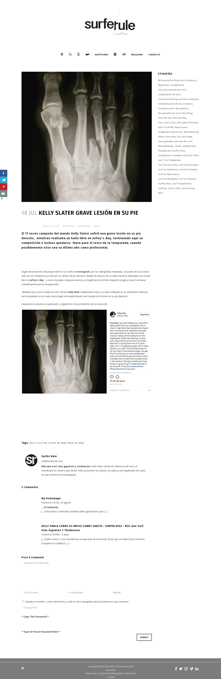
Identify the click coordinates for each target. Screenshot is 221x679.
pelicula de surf (183, 141)
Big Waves (164, 84)
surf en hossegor (188, 164)
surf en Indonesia (168, 169)
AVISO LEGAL (91, 673)
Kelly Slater (80, 233)
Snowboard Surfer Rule (185, 155)
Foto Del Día (179, 117)
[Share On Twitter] (3, 180)
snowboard (164, 155)
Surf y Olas (174, 188)
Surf (57, 226)
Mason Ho (176, 131)
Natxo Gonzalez (167, 136)
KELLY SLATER (38, 442)
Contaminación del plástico (173, 108)
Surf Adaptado (172, 160)
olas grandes (165, 141)
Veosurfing (188, 188)
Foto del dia (164, 117)
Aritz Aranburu (188, 80)
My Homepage (51, 498)
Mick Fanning (191, 131)
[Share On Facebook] (3, 173)
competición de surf (169, 94)
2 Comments (84, 226)
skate (178, 146)
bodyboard (177, 84)
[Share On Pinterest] (3, 186)
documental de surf (169, 113)
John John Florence (187, 122)
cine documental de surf (172, 89)
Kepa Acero (181, 127)
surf (160, 160)
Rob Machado (166, 146)
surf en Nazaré (187, 178)
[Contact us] (3, 193)
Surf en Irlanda (188, 169)
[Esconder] (1, 199)
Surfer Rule (68, 226)
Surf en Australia (167, 164)
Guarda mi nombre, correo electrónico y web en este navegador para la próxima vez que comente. (77, 601)
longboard (164, 131)
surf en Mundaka (168, 178)
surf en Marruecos (168, 174)
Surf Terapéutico (182, 183)
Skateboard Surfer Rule (171, 150)
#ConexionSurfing (168, 80)
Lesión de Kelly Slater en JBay (66, 442)
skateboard (189, 146)
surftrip (162, 188)
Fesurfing (187, 113)
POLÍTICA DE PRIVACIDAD (110, 673)
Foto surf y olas (167, 122)
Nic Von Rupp (185, 136)
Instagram (83, 271)
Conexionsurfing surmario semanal (178, 99)
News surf (48, 226)
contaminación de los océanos (175, 103)
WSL (160, 192)
